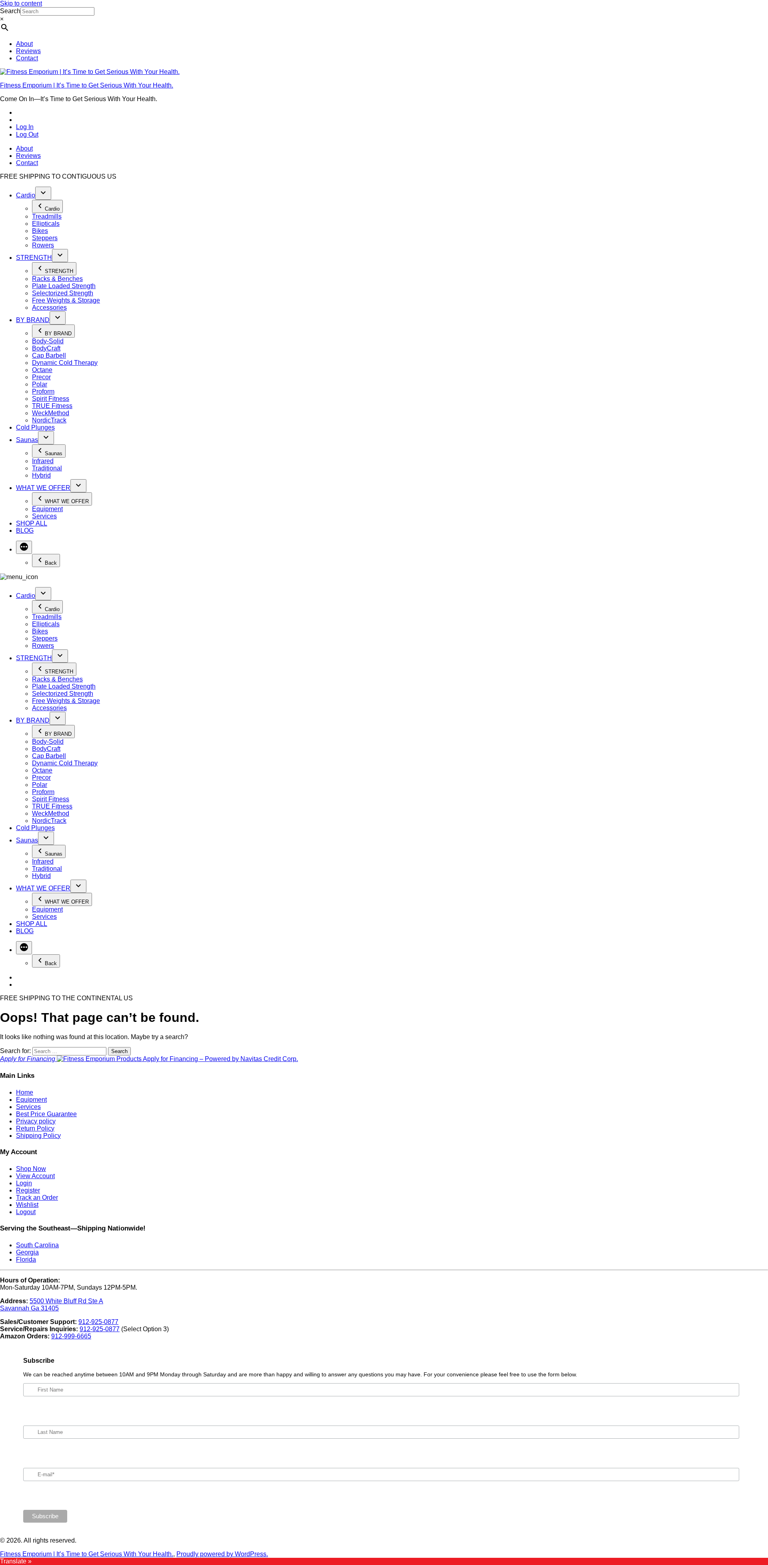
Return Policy (35, 1128)
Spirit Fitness (50, 398)
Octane (42, 369)
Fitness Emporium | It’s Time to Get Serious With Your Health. (86, 85)
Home (24, 1092)
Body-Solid (48, 341)
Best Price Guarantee (46, 1114)
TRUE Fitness (52, 405)
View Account (35, 1176)
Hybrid (41, 475)
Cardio (25, 195)
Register (28, 1190)
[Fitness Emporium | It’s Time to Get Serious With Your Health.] (90, 71)
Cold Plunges (35, 427)
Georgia (27, 1252)
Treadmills (47, 216)
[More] (24, 547)
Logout (26, 1212)
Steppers (45, 238)
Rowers (43, 245)
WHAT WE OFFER (43, 487)
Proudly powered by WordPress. (222, 1554)
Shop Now (31, 1168)
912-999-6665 (71, 1336)
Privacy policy (36, 1121)
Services (44, 516)
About (24, 43)
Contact (27, 58)
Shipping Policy (38, 1135)
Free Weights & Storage (66, 300)
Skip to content (21, 3)
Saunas (27, 439)
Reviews (28, 51)
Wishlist (27, 1204)
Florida (26, 1259)
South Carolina (37, 1245)
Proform (43, 391)
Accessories (49, 307)
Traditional (47, 468)
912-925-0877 (98, 1321)
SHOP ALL (31, 523)
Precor (41, 377)
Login (24, 1183)
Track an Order (37, 1197)
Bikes (40, 230)
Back (51, 563)
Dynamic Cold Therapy (65, 362)
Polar (39, 384)
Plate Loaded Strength (64, 286)
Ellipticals (46, 223)
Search (10, 11)
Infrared (43, 461)
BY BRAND (33, 320)
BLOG (25, 530)
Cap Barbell (49, 355)
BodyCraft (46, 348)
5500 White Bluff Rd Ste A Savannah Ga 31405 (51, 1305)
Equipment (47, 509)
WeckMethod (50, 413)
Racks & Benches (57, 278)
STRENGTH (34, 257)
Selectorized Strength (62, 293)
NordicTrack (49, 420)
